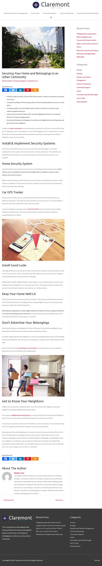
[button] (51, 17)
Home (79, 91)
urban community (16, 128)
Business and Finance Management (16, 13)
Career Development (67, 13)
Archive (79, 70)
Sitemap (97, 560)
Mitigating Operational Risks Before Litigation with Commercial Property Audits (87, 37)
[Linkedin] (20, 90)
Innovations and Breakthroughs (87, 13)
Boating (79, 73)
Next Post (59, 500)
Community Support (49, 13)
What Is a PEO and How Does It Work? (49, 528)
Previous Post (8, 500)
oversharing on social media (26, 348)
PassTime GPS (33, 209)
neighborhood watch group (20, 415)
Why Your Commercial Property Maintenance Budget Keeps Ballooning (87, 53)
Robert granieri (82, 102)
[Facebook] (5, 90)
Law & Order (35, 13)
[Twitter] (13, 90)
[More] (35, 90)
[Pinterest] (27, 90)
